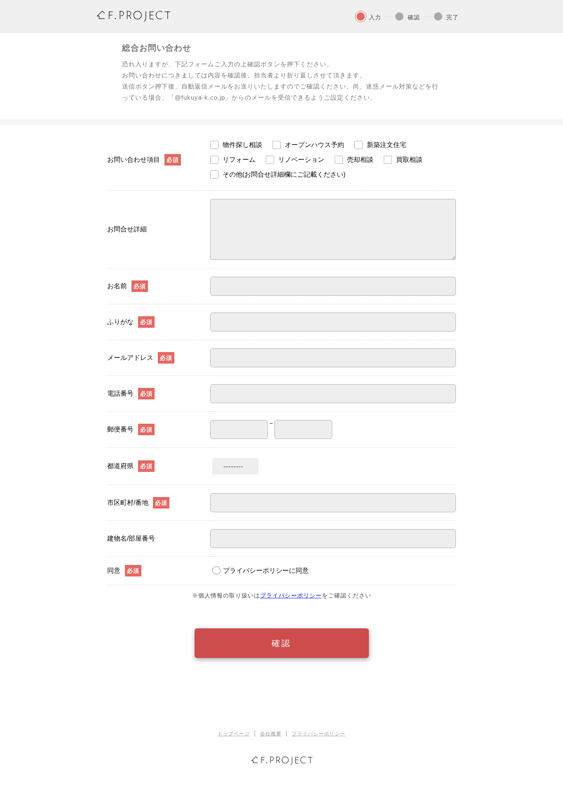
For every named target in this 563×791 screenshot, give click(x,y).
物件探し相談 (242, 145)
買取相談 (409, 159)
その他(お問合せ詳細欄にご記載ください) (284, 174)
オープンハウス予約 (314, 145)
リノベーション (301, 159)
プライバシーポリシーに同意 (266, 570)
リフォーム (239, 159)
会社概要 (271, 734)
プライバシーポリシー (291, 595)
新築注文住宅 (386, 145)
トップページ (234, 734)
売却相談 (360, 159)
